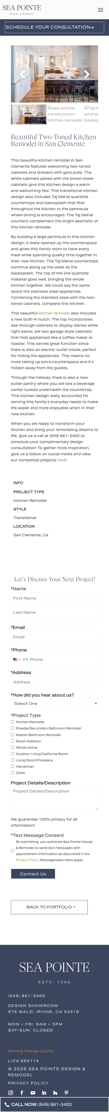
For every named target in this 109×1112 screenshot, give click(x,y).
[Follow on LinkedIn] (44, 1092)
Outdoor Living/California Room (42, 754)
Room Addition (28, 741)
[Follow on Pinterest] (66, 1092)
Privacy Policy (27, 860)
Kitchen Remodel (30, 722)
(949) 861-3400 (26, 996)
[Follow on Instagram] (10, 1092)
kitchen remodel (54, 313)
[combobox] (19, 659)
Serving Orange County (31, 1051)
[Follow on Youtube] (33, 1092)
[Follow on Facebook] (21, 1092)
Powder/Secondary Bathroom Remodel (48, 728)
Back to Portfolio (49, 907)
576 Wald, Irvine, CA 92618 (43, 1011)
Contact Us (33, 873)
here (61, 460)
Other (20, 773)
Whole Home (27, 747)
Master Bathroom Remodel (38, 735)
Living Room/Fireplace (34, 760)
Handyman (25, 766)
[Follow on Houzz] (55, 1092)
